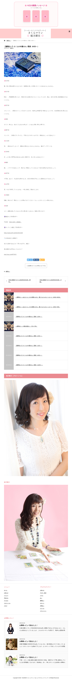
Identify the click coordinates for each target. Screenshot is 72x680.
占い (41, 598)
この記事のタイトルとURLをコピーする (36, 265)
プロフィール (7, 603)
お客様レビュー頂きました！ (28, 625)
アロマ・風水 (43, 593)
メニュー (6, 595)
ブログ (5, 605)
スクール (42, 608)
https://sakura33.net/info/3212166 (13, 233)
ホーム (5, 590)
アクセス (6, 600)
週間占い (12, 48)
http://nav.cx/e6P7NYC (10, 254)
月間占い (42, 605)
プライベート (43, 611)
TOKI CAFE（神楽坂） (15, 222)
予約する (6, 598)
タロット (42, 603)
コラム (41, 595)
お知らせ (6, 593)
